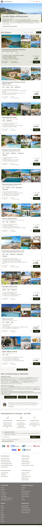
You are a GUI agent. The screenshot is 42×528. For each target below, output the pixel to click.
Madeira (2, 517)
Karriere (2, 491)
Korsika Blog (3, 474)
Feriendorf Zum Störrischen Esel (12, 50)
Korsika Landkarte (4, 476)
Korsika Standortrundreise (6, 461)
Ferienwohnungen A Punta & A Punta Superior (13, 83)
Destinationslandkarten (26, 509)
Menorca (2, 514)
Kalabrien (2, 516)
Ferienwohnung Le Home (10, 184)
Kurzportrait (3, 489)
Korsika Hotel (24, 474)
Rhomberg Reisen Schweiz (6, 499)
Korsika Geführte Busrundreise (7, 465)
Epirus (2, 510)
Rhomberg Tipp (17, 87)
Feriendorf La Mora (8, 286)
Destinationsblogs (25, 507)
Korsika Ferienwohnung (26, 476)
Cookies (23, 499)
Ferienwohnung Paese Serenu (11, 251)
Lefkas (2, 509)
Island (2, 519)
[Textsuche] (29, 2)
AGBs (23, 489)
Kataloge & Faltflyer (25, 512)
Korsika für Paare (25, 460)
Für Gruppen (3, 494)
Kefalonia (2, 507)
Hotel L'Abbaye (7, 351)
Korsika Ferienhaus (25, 478)
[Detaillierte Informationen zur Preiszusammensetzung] (39, 91)
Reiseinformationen (25, 496)
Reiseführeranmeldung (26, 510)
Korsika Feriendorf (25, 479)
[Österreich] (37, 2)
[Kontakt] (34, 2)
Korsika (2, 505)
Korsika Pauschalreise (5, 458)
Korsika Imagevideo (4, 472)
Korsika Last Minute (25, 463)
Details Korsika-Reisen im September (9, 26)
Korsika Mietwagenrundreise (6, 463)
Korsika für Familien (25, 458)
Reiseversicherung (25, 494)
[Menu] (39, 2)
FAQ (22, 498)
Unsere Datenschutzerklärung (7, 441)
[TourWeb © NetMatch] (39, 526)
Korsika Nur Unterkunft (5, 460)
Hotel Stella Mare (7, 117)
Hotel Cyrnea (6, 319)
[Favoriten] (31, 2)
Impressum (24, 487)
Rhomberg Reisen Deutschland (7, 498)
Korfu (2, 512)
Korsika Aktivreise (4, 467)
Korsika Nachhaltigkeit (26, 461)
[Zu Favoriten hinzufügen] (31, 62)
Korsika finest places (26, 472)
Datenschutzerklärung (26, 491)
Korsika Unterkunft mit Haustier (28, 465)
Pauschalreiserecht (25, 492)
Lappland (2, 521)
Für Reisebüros (4, 492)
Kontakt (2, 487)
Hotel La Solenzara (8, 218)
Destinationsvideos (25, 505)
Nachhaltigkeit (20, 153)
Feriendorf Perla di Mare (9, 150)
